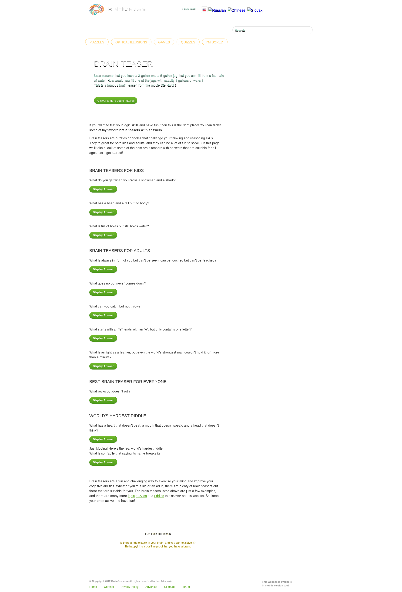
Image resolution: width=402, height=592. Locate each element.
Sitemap (169, 587)
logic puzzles (137, 495)
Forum (186, 587)
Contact (109, 587)
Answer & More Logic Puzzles (115, 100)
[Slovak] (254, 10)
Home (93, 587)
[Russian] (217, 10)
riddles (159, 495)
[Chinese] (236, 10)
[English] (204, 10)
